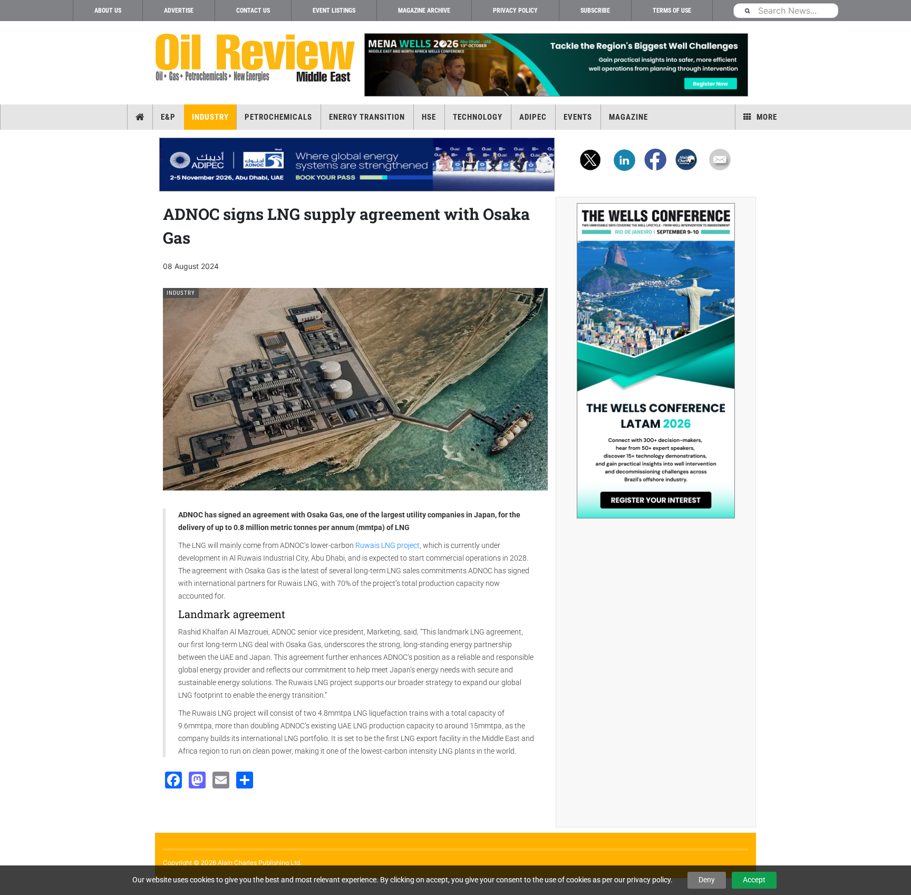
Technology (477, 117)
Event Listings (334, 10)
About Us (107, 10)
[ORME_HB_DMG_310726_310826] (357, 164)
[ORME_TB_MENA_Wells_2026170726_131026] (555, 65)
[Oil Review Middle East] (255, 58)
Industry (210, 117)
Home (140, 117)
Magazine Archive (424, 10)
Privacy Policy (515, 10)
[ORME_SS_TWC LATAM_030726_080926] (656, 360)
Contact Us (253, 10)
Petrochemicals (278, 117)
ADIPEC (533, 117)
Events (578, 117)
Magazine (628, 117)
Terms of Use (672, 10)
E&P (168, 117)
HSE (429, 117)
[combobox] (785, 10)
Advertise (178, 10)
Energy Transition (367, 117)
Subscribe (595, 10)
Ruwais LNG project (387, 545)
